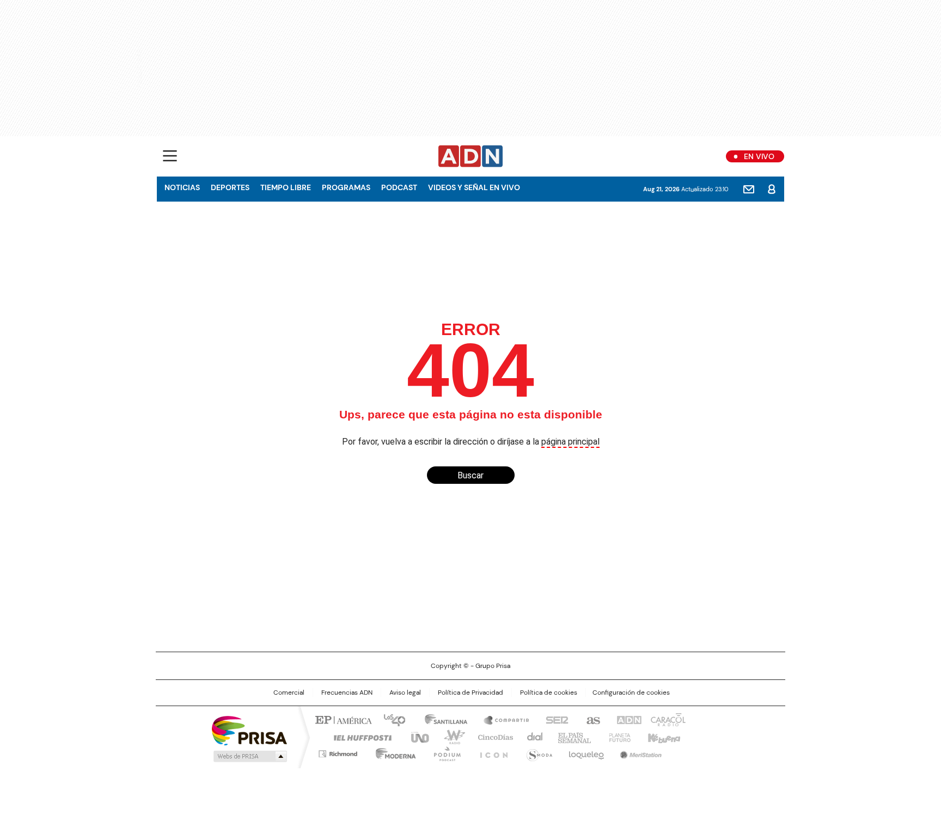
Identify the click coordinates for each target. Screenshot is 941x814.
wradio (449, 736)
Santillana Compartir (501, 719)
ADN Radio (470, 156)
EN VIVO (759, 156)
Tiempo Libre (285, 187)
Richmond (338, 752)
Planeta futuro (617, 736)
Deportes (230, 187)
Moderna (393, 752)
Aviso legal (405, 692)
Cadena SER (554, 719)
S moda (537, 752)
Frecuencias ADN (346, 692)
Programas (346, 187)
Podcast (399, 187)
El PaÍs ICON (490, 752)
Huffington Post (358, 736)
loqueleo (586, 752)
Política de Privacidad (470, 692)
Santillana (441, 719)
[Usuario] (772, 189)
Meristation (639, 752)
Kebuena (663, 736)
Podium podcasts (444, 752)
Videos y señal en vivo (474, 187)
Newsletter (749, 189)
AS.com (591, 719)
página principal (570, 441)
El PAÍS (341, 719)
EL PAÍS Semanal (571, 736)
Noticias (182, 187)
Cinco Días (492, 736)
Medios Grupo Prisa (249, 756)
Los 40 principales (390, 719)
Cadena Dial (532, 736)
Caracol (667, 719)
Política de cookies (548, 692)
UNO (416, 736)
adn (627, 719)
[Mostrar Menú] (170, 156)
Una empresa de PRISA (249, 729)
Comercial (288, 692)
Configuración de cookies (631, 692)
